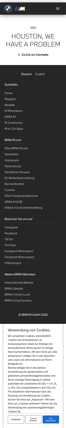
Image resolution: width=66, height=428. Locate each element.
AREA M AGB (13, 202)
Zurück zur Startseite (34, 54)
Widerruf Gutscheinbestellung (24, 207)
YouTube (10, 245)
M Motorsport (13, 111)
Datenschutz (13, 166)
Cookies (10, 190)
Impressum (12, 160)
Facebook (11, 233)
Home (8, 93)
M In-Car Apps (14, 128)
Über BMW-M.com (16, 148)
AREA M (10, 117)
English (40, 74)
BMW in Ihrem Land (17, 294)
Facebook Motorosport (19, 257)
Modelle (10, 105)
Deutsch (26, 74)
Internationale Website (19, 282)
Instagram (11, 227)
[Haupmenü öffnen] (57, 8)
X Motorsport (13, 263)
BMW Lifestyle (14, 288)
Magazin (10, 99)
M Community (14, 123)
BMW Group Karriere (18, 300)
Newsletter (12, 154)
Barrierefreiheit (14, 184)
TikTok (9, 239)
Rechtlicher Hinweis (17, 172)
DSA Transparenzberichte (21, 196)
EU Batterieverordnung (20, 178)
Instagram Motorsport (19, 251)
